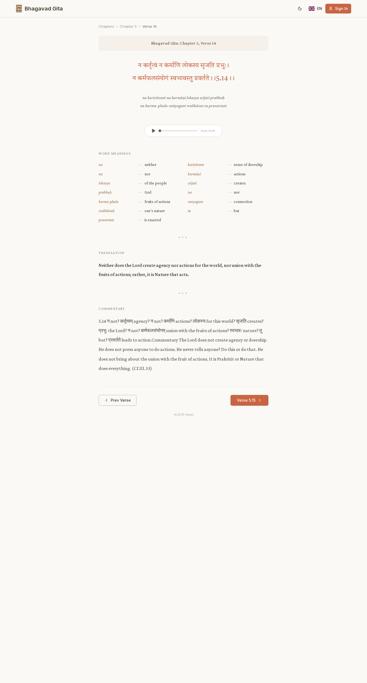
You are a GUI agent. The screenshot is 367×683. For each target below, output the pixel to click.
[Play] (153, 131)
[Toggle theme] (299, 8)
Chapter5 (128, 26)
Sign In (341, 8)
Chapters (106, 26)
